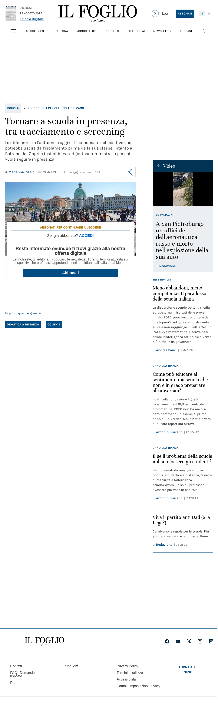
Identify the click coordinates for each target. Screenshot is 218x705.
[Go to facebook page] (167, 641)
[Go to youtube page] (178, 641)
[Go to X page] (189, 641)
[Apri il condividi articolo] (131, 172)
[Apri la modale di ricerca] (204, 31)
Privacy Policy (127, 666)
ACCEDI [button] (86, 235)
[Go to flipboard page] (211, 641)
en (209, 13)
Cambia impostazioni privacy (138, 686)
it (202, 13)
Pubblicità (71, 666)
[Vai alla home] (97, 13)
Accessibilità (126, 679)
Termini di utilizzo (130, 673)
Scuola (13, 108)
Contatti (16, 666)
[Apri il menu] (13, 31)
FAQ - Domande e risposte (23, 674)
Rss (13, 683)
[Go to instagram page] (200, 641)
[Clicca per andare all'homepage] (44, 641)
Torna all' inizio (187, 669)
